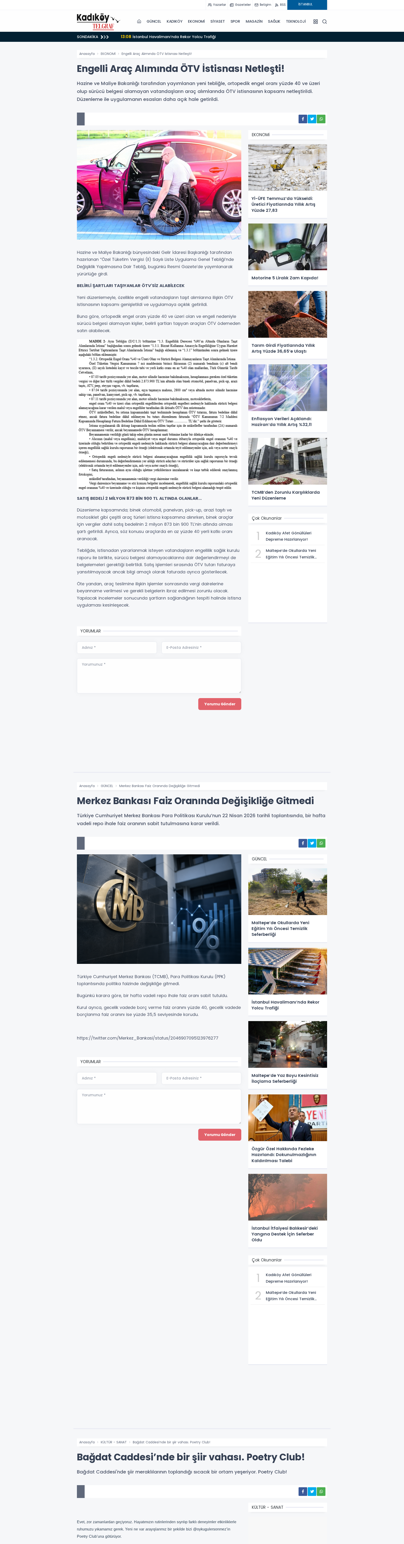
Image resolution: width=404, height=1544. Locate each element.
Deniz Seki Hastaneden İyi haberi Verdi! (164, 36)
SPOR (235, 21)
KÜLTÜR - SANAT (114, 1442)
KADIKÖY (175, 21)
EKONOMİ (196, 21)
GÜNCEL (154, 21)
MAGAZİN (254, 21)
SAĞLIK (274, 21)
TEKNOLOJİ (296, 21)
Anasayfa (87, 53)
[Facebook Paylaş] (303, 119)
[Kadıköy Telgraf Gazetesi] (100, 21)
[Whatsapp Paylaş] (321, 119)
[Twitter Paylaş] (312, 119)
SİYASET (217, 21)
